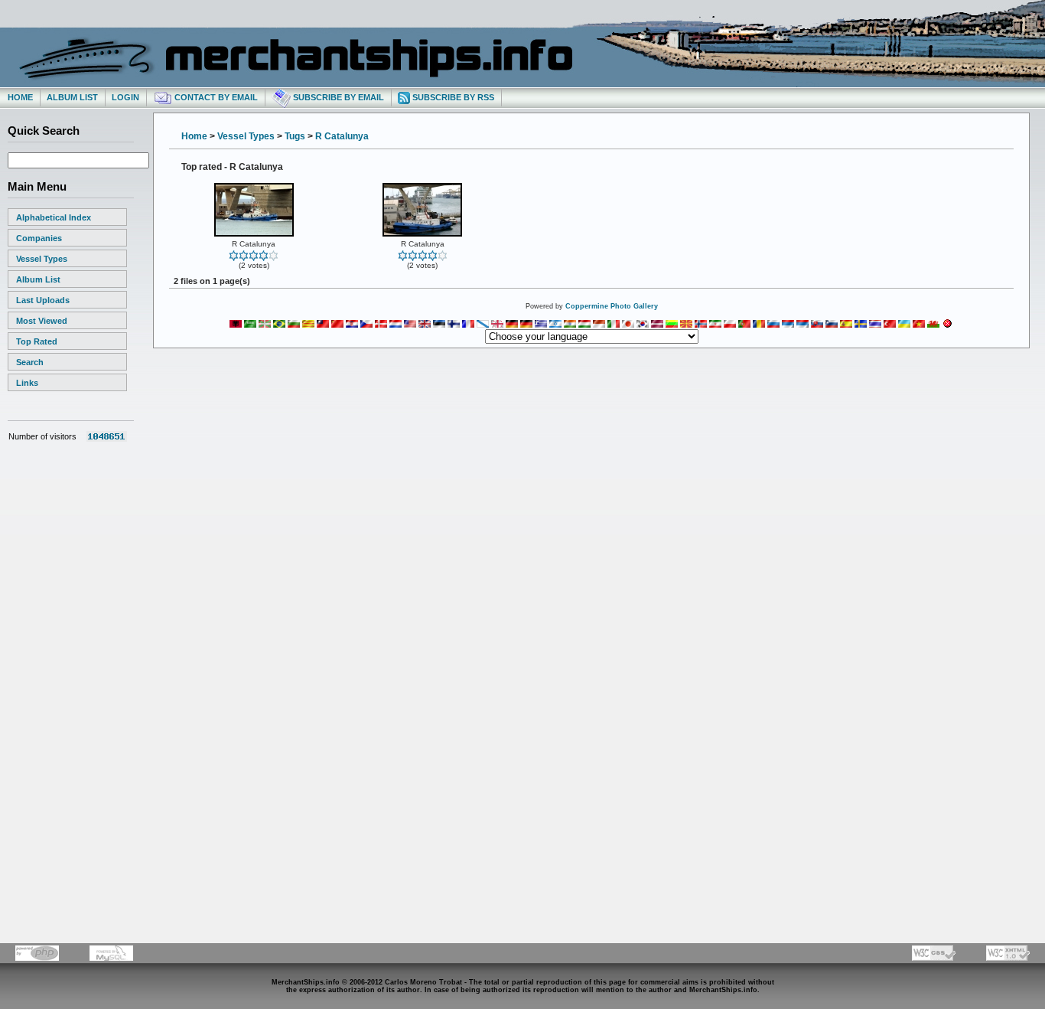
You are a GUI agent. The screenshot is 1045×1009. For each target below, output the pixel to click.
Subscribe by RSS (452, 97)
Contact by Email (215, 97)
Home (20, 97)
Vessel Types (41, 258)
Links (27, 382)
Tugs (295, 136)
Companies (39, 238)
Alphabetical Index (53, 217)
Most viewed (41, 320)
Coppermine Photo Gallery (611, 306)
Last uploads (43, 300)
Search (30, 362)
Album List (72, 97)
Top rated (36, 341)
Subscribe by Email (337, 97)
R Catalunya (342, 136)
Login (125, 97)
